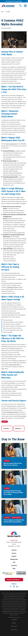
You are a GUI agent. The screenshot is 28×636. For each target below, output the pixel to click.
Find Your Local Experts (13, 579)
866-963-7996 (14, 540)
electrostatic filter (14, 364)
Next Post (18, 428)
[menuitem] (14, 619)
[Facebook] (10, 586)
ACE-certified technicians (11, 412)
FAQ (14, 562)
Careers (14, 553)
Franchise (14, 565)
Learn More (19, 1)
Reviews (14, 556)
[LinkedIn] (17, 586)
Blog (14, 568)
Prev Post (6, 428)
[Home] (8, 5)
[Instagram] (14, 586)
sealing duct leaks (12, 287)
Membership (14, 559)
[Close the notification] (26, 1)
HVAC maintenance (11, 144)
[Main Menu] (25, 6)
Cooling (5, 421)
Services (14, 550)
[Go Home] (2, 11)
